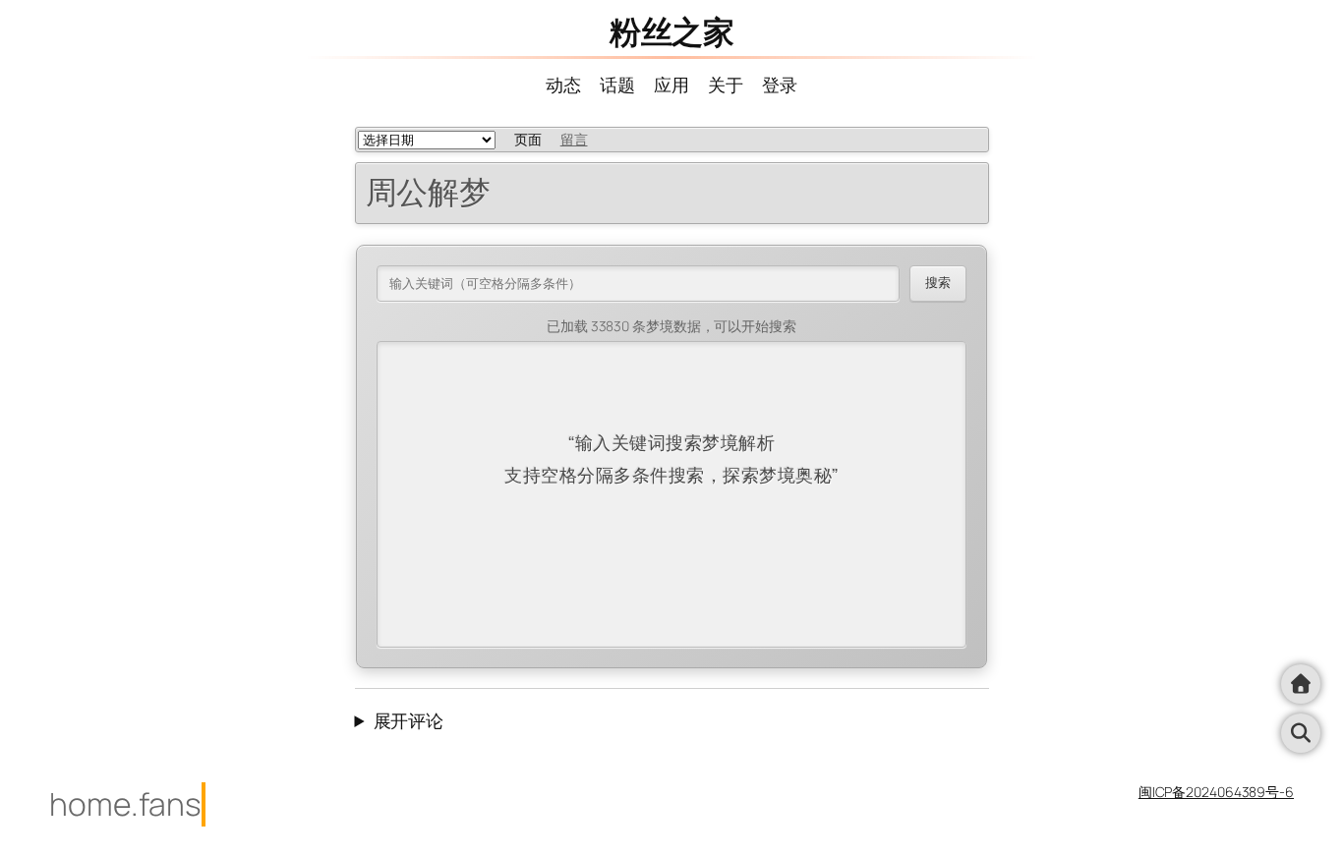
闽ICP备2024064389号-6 (1216, 791)
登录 (779, 84)
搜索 (938, 282)
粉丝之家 (671, 31)
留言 (574, 139)
